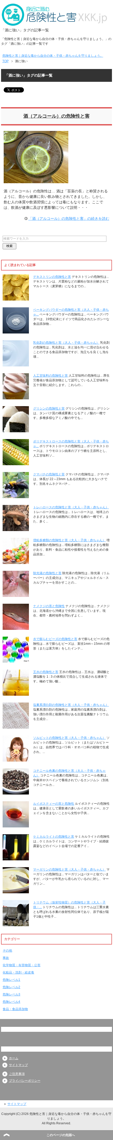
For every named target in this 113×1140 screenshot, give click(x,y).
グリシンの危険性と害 (49, 408)
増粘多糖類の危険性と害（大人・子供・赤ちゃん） (69, 540)
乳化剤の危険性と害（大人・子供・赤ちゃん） (66, 342)
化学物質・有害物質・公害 (21, 965)
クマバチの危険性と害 (49, 474)
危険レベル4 (11, 1002)
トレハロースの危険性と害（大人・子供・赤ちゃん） (71, 507)
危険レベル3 (11, 994)
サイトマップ (18, 1065)
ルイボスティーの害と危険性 (53, 803)
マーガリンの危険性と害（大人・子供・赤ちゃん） (69, 869)
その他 (7, 950)
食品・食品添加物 (15, 1009)
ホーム (13, 1058)
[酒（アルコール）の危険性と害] (36, 180)
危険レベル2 (11, 987)
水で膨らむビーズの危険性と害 (55, 639)
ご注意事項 (17, 1074)
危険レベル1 (11, 980)
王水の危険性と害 (45, 672)
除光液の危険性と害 (47, 573)
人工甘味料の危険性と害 (50, 375)
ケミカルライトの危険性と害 (53, 836)
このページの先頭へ (61, 1135)
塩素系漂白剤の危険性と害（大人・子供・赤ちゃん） (71, 705)
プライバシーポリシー (24, 1081)
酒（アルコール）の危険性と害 (56, 116)
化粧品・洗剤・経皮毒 (18, 972)
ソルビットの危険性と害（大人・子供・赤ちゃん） (69, 738)
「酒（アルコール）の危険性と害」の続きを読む (68, 218)
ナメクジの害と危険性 (49, 606)
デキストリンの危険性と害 (52, 277)
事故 (6, 958)
